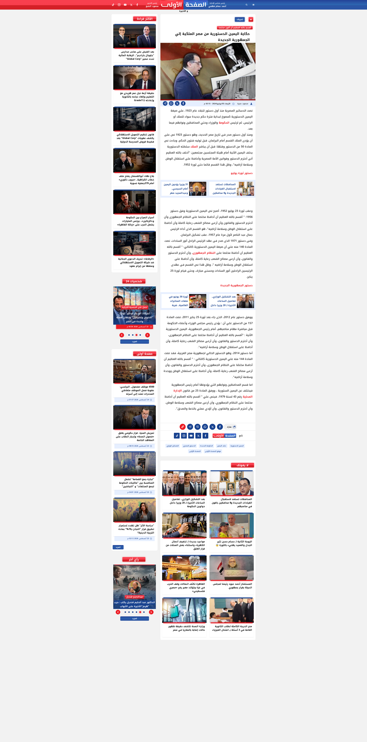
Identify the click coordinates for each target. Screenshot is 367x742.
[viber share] (165, 103)
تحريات (240, 19)
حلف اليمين (221, 445)
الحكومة (224, 122)
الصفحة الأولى (195, 451)
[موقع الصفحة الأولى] (183, 5)
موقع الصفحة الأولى (213, 451)
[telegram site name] (191, 436)
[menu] (253, 5)
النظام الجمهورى (204, 252)
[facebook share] (183, 103)
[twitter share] (177, 103)
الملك (194, 146)
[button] (147, 335)
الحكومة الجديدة (206, 445)
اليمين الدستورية (237, 445)
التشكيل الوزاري (173, 445)
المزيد (134, 341)
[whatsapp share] (171, 103)
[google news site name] (205, 436)
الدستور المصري (189, 445)
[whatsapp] (183, 427)
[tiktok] (177, 436)
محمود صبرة (243, 104)
